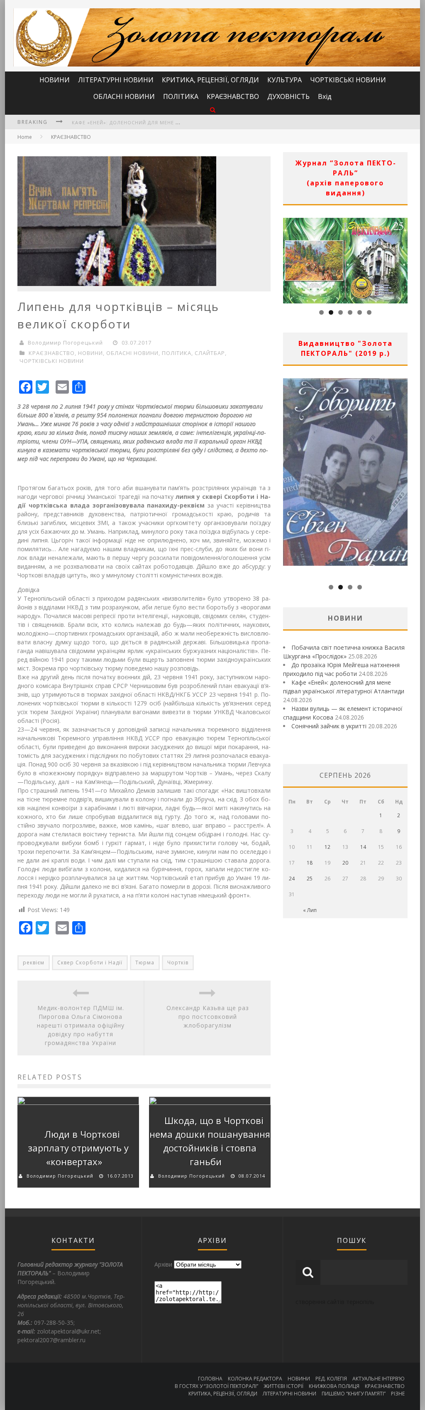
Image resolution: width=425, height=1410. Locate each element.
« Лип (310, 910)
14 (363, 846)
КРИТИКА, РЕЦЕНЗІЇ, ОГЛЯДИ (210, 79)
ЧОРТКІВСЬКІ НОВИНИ (348, 79)
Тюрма (144, 962)
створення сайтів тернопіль (335, 1302)
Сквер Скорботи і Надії (89, 962)
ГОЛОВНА (210, 1378)
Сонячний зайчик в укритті (328, 726)
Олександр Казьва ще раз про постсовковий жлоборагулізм (207, 1016)
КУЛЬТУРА (284, 79)
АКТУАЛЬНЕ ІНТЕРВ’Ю (378, 1378)
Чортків (177, 962)
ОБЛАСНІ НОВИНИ (124, 96)
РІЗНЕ (398, 1393)
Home (24, 137)
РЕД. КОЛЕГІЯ (331, 1378)
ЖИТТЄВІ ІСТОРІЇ (283, 1386)
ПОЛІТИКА (180, 96)
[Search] (212, 109)
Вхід (325, 96)
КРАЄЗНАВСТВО (233, 96)
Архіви (163, 1264)
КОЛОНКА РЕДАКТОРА (255, 1378)
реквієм (33, 962)
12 (327, 846)
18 (310, 862)
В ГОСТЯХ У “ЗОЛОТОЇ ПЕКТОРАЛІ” (216, 1386)
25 (310, 878)
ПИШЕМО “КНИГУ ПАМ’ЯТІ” (354, 1393)
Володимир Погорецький (65, 342)
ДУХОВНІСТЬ (288, 96)
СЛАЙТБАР (210, 353)
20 (345, 862)
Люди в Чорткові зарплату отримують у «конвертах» (78, 1148)
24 (292, 878)
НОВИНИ (54, 79)
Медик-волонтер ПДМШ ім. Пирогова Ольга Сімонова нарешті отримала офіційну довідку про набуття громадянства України (81, 1025)
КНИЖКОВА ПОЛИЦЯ (334, 1386)
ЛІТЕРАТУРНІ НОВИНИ (116, 79)
